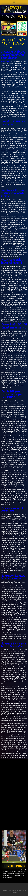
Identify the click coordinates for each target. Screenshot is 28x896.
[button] (14, 2)
